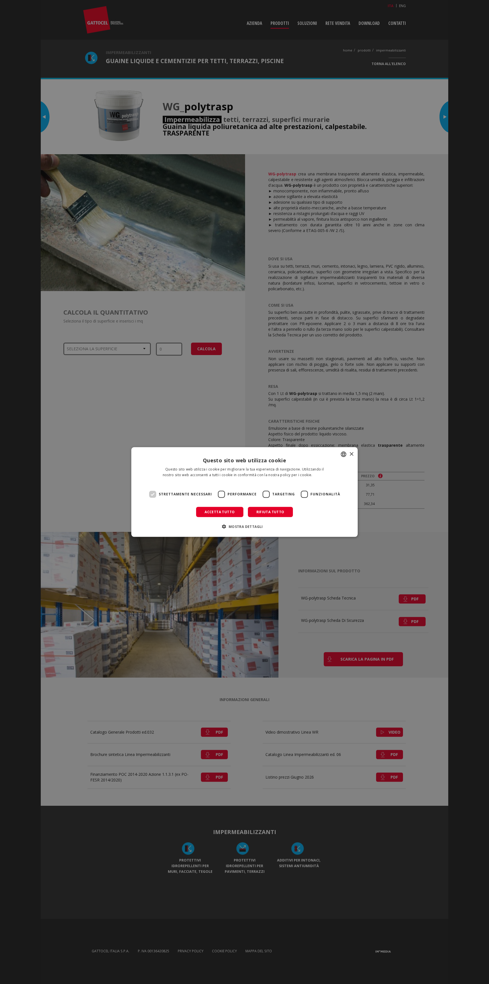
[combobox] (343, 454)
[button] (244, 526)
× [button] (351, 454)
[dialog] (244, 492)
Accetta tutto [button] (220, 511)
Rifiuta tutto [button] (270, 511)
